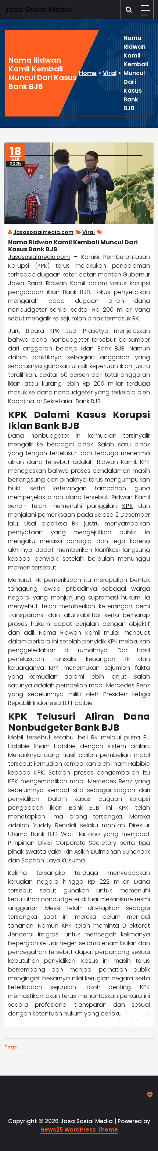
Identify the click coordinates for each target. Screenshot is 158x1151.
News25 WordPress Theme (79, 1129)
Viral (109, 73)
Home (88, 73)
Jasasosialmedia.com (43, 232)
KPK (127, 506)
